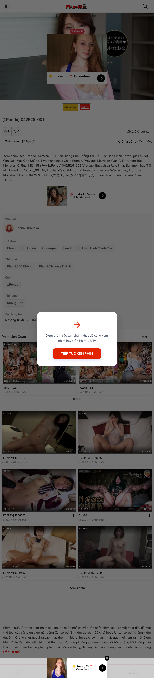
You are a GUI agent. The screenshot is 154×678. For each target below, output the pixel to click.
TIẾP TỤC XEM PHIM (77, 353)
